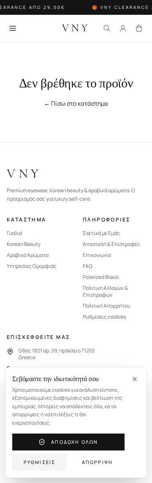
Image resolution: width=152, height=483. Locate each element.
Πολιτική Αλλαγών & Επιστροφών (105, 291)
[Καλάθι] (139, 28)
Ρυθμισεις (40, 462)
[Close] (135, 379)
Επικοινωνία (97, 255)
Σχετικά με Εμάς (101, 233)
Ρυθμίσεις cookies (104, 317)
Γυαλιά (14, 233)
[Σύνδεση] (123, 28)
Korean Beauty (24, 244)
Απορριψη (97, 462)
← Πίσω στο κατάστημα (76, 103)
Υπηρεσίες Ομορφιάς (32, 266)
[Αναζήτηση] (106, 28)
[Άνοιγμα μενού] (13, 28)
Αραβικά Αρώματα (28, 255)
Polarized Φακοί (101, 277)
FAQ (87, 266)
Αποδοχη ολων (74, 442)
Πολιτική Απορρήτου (106, 306)
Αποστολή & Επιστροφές (111, 244)
